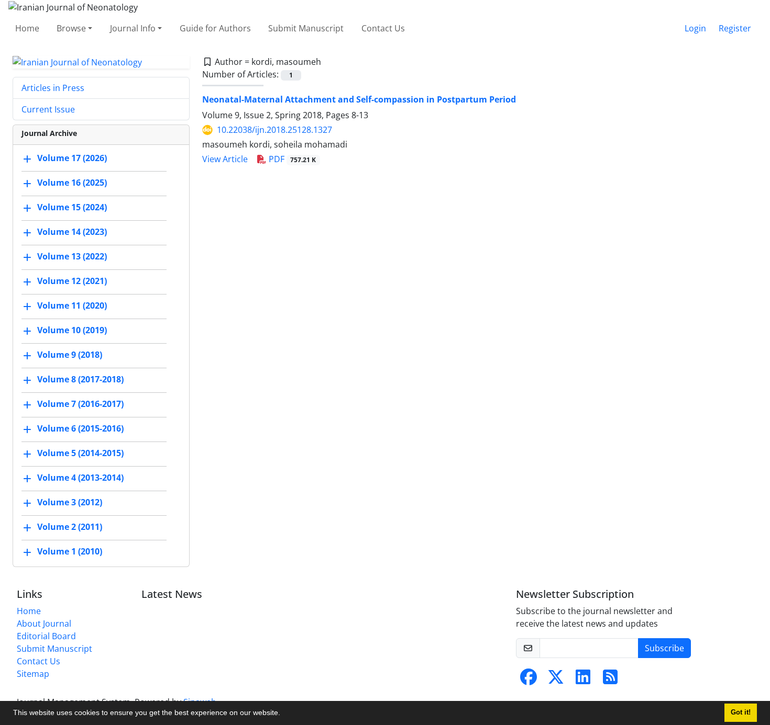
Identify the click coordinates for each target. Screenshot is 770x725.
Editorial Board (46, 636)
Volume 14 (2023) (72, 232)
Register (735, 28)
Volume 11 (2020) (72, 306)
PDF (291, 159)
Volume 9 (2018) (69, 355)
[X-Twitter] (555, 680)
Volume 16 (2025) (72, 183)
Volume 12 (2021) (72, 281)
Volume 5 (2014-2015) (80, 453)
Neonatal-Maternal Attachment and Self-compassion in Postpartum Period (359, 99)
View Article (225, 159)
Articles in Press (52, 88)
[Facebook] (528, 680)
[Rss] (610, 680)
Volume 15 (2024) (72, 207)
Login (695, 28)
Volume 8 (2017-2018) (80, 380)
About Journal (44, 623)
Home (27, 28)
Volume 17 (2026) (72, 158)
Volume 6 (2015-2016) (80, 429)
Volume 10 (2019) (72, 330)
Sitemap (33, 673)
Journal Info (133, 28)
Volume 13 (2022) (72, 257)
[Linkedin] (583, 680)
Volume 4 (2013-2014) (80, 478)
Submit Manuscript (306, 28)
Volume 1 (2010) (69, 552)
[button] (283, 714)
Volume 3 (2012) (69, 502)
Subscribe (664, 648)
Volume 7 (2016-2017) (80, 404)
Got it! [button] (741, 712)
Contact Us (383, 28)
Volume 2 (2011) (69, 527)
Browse (71, 28)
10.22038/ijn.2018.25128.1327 (274, 129)
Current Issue (48, 109)
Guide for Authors (215, 28)
